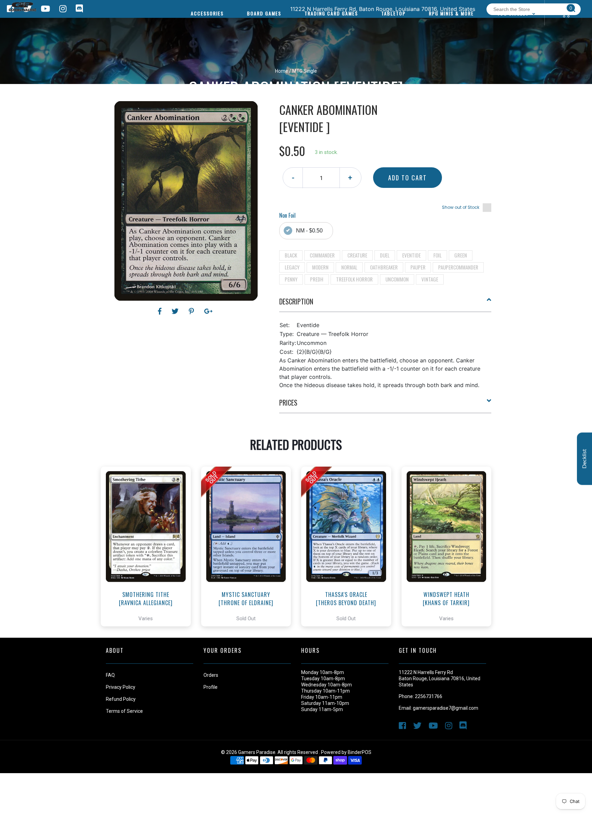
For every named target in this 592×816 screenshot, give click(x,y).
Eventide (411, 255)
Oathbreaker (384, 267)
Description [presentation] (296, 301)
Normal (349, 267)
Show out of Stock (460, 207)
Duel (385, 255)
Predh (316, 279)
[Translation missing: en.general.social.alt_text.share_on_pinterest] (192, 311)
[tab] (385, 304)
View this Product (149, 565)
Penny (291, 279)
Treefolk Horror (354, 279)
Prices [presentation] (288, 402)
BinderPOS (359, 752)
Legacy (292, 267)
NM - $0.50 (309, 230)
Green (460, 255)
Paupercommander (458, 267)
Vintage (429, 279)
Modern (320, 267)
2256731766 (428, 696)
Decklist (584, 459)
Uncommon (397, 279)
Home (281, 71)
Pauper (418, 267)
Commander (322, 255)
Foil (437, 255)
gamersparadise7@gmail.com (445, 708)
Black (291, 255)
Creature (357, 255)
